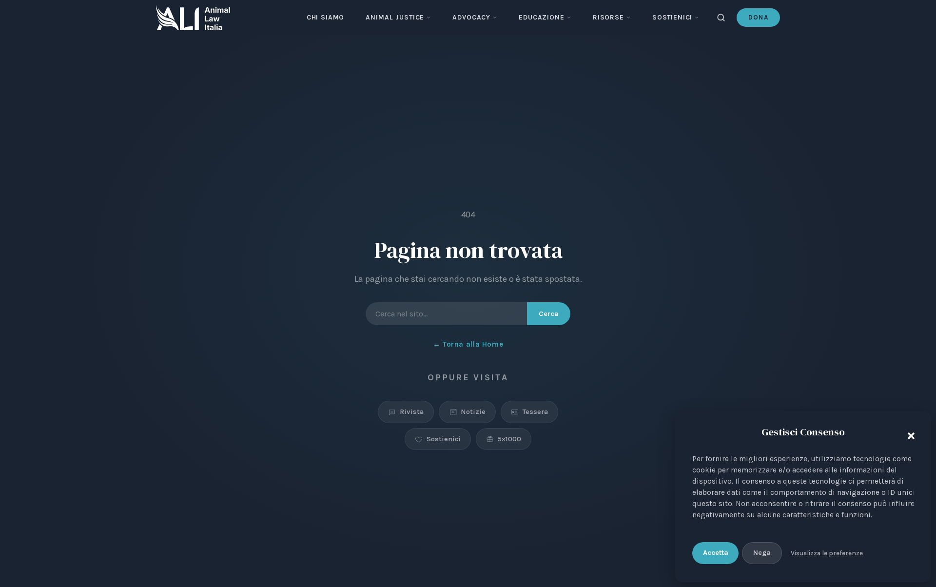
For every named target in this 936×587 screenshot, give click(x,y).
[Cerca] (721, 17)
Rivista (412, 411)
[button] (909, 434)
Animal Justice (395, 17)
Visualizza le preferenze (827, 553)
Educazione (541, 17)
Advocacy (471, 17)
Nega (762, 552)
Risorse (608, 17)
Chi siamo (326, 17)
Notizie (473, 411)
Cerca (549, 313)
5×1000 (509, 438)
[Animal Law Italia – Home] (193, 17)
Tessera (535, 411)
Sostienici (672, 17)
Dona (758, 17)
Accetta (715, 552)
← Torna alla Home (468, 344)
